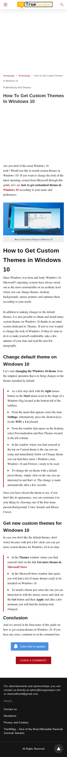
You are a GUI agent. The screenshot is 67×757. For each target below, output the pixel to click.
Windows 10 (11, 190)
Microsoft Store (17, 567)
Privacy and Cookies (16, 722)
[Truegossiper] (34, 3)
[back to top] (58, 748)
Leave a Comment (33, 660)
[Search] (61, 4)
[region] (33, 134)
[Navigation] (4, 4)
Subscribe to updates (33, 646)
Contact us (10, 709)
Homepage (9, 75)
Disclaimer (10, 715)
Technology (24, 75)
